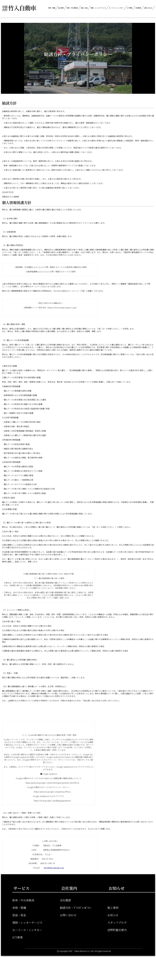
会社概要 (138, 8)
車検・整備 (51, 8)
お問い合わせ (148, 8)
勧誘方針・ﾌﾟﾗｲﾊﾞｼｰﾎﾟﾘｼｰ (75, 908)
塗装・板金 (84, 8)
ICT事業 (129, 8)
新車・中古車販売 (72, 8)
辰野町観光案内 (117, 930)
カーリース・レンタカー (116, 8)
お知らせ (112, 915)
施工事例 (61, 8)
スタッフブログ (117, 922)
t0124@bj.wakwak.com (54, 867)
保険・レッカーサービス (98, 8)
